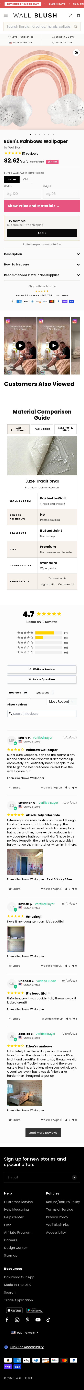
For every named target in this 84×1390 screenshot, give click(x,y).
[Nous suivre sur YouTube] (38, 1319)
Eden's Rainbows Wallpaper (25, 778)
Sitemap (11, 1255)
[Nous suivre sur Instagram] (17, 1319)
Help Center (14, 1217)
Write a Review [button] (44, 669)
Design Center (15, 1247)
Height (47, 186)
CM (25, 179)
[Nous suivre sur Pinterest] (27, 1319)
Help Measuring (16, 1209)
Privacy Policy (57, 1217)
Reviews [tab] (15, 692)
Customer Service (18, 1202)
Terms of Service (59, 1209)
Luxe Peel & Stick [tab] (65, 429)
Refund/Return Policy (63, 1202)
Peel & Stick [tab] (42, 429)
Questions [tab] (42, 692)
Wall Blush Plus (57, 1224)
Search (9, 1292)
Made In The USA (17, 1284)
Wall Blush (15, 147)
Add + (42, 233)
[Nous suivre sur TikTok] (48, 1319)
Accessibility (56, 1232)
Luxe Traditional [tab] (18, 429)
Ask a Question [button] (44, 679)
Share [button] (16, 787)
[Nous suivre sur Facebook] (7, 1319)
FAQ (7, 1224)
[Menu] (5, 15)
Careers (10, 1240)
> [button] (43, 1132)
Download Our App (19, 1277)
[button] (67, 787)
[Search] (76, 27)
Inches (12, 179)
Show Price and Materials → (34, 205)
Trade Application (18, 1300)
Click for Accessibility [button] (27, 1347)
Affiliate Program (17, 1232)
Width (8, 186)
